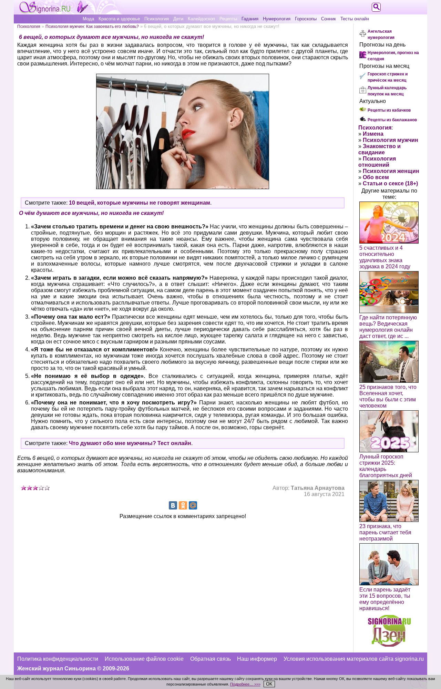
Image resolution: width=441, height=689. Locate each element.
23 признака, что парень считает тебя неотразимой (385, 532)
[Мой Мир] (193, 505)
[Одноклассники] (183, 505)
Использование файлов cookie (144, 659)
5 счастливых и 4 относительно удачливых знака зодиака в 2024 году (384, 257)
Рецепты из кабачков (389, 110)
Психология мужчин (390, 140)
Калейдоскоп (201, 18)
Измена (373, 134)
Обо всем (376, 177)
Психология (156, 18)
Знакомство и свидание (379, 149)
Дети (178, 18)
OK (269, 684)
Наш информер (257, 659)
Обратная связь (210, 659)
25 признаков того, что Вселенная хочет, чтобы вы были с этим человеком (388, 396)
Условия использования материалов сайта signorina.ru (354, 659)
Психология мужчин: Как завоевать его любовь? (92, 26)
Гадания (250, 18)
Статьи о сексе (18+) (390, 183)
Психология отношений (377, 162)
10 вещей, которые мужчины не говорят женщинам (139, 203)
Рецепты (228, 18)
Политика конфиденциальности (57, 659)
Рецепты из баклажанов (392, 119)
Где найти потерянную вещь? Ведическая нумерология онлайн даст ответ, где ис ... (388, 327)
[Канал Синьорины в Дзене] (389, 645)
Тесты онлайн (354, 18)
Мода (88, 18)
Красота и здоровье (119, 18)
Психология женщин (391, 171)
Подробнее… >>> (245, 684)
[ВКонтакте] (173, 505)
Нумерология (276, 18)
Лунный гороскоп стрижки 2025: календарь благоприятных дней (385, 466)
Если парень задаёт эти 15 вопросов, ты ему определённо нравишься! (384, 599)
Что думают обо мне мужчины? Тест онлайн (130, 443)
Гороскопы (306, 18)
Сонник (328, 18)
